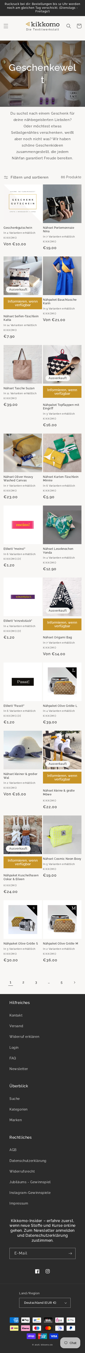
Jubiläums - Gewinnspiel (30, 1182)
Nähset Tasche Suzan (19, 388)
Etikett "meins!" (15, 549)
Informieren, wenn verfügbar (23, 303)
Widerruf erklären (24, 1037)
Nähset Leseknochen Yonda (58, 550)
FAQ (12, 1058)
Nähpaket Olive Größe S (21, 943)
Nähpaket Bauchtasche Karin (60, 301)
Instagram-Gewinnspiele (30, 1193)
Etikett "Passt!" (14, 706)
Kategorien (18, 1109)
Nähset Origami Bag (57, 637)
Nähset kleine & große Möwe (59, 792)
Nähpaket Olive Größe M (60, 943)
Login (14, 1047)
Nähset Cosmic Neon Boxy (62, 858)
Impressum (18, 1203)
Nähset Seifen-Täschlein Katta (21, 318)
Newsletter (18, 1069)
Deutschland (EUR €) (40, 1302)
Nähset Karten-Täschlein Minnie (61, 478)
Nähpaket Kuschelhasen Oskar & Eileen (21, 877)
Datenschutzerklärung (28, 1161)
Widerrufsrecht (22, 1171)
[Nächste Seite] (74, 982)
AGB (13, 1150)
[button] (6, 26)
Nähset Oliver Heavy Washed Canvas (18, 478)
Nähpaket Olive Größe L (60, 706)
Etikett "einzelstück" (18, 621)
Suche (14, 1099)
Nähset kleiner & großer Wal (21, 776)
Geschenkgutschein (18, 227)
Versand (16, 1026)
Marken (15, 1120)
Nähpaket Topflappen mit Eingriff (61, 406)
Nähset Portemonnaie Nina (58, 229)
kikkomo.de (47, 1345)
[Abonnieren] (70, 1253)
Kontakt (15, 1015)
